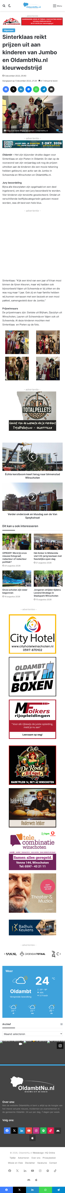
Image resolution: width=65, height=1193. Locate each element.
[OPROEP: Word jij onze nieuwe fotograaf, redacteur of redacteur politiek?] (16, 542)
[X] (13, 89)
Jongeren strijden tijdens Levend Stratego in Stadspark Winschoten (47, 592)
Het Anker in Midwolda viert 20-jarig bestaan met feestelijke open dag (48, 556)
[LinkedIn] (21, 89)
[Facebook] (6, 89)
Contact (53, 1163)
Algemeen (8, 30)
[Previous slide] (5, 954)
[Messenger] (28, 89)
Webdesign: (39, 1152)
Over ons (35, 1158)
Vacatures (42, 1163)
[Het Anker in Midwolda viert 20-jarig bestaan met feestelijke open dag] (48, 542)
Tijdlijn (13, 1158)
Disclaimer (30, 1163)
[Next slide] (60, 954)
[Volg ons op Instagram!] (60, 1045)
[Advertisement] (32, 245)
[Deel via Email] (51, 89)
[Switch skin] (9, 6)
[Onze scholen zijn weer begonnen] (16, 578)
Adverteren (23, 1158)
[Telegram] (44, 89)
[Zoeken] (4, 6)
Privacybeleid (49, 1158)
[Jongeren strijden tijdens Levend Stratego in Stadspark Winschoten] (48, 578)
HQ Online (50, 1152)
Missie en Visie (15, 1163)
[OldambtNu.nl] (32, 5)
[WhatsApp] (36, 89)
